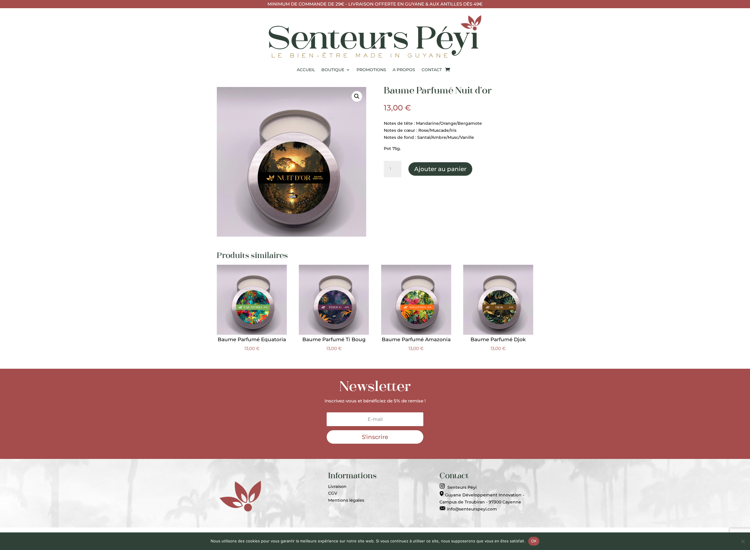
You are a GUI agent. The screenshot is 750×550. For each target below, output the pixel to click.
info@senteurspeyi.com (471, 509)
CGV (332, 493)
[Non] (743, 541)
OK (534, 541)
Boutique (332, 69)
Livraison (337, 486)
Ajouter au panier (440, 168)
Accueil (306, 69)
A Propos (404, 69)
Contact (432, 69)
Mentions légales (346, 500)
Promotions (371, 69)
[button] (357, 96)
